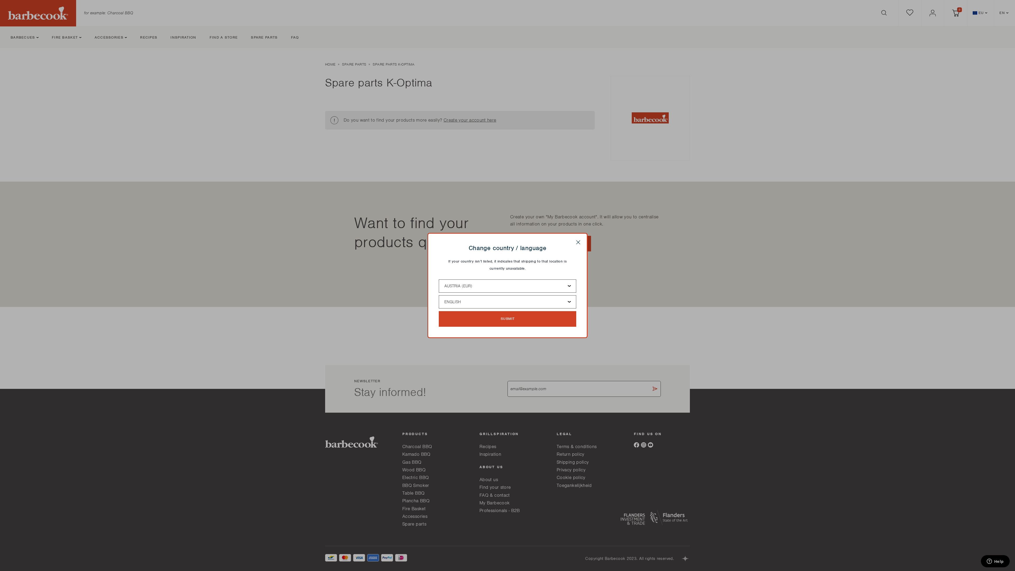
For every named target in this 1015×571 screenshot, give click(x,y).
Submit (508, 318)
